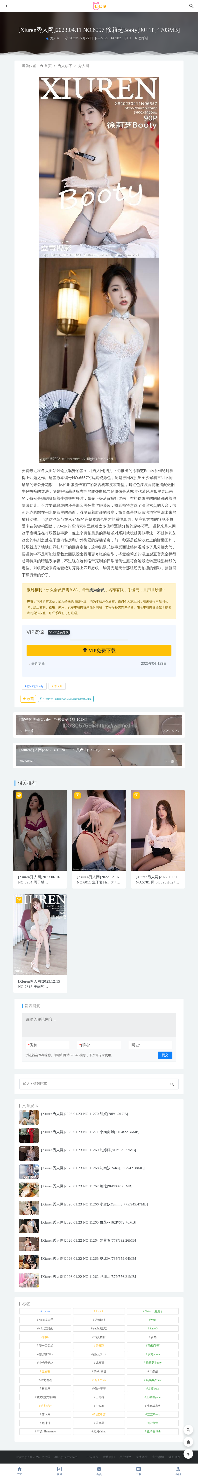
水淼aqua (153, 1388)
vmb (153, 1319)
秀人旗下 (65, 66)
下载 (138, 1474)
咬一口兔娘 (46, 1345)
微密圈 (46, 1371)
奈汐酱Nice (46, 1354)
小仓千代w (46, 1362)
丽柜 (46, 1337)
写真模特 (100, 1337)
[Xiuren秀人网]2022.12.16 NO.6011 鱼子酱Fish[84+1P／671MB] (98, 882)
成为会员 (97, 590)
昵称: (33, 1045)
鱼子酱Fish (154, 1431)
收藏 (30, 699)
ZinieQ (154, 1328)
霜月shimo (99, 1431)
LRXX (100, 1311)
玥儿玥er (46, 1406)
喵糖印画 (154, 1345)
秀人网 (54, 38)
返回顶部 (174, 1457)
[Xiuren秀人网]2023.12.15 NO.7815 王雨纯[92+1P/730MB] (39, 986)
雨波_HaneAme (46, 1431)
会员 (99, 1474)
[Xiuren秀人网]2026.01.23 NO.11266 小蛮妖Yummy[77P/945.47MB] (94, 1204)
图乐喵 (142, 38)
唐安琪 (100, 1345)
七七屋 (46, 1457)
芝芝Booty (153, 1414)
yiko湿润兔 (46, 1328)
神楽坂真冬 (154, 1406)
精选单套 (100, 1414)
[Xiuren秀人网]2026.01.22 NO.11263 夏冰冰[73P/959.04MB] (88, 1258)
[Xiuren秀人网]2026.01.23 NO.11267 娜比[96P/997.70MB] (86, 1186)
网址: (135, 1045)
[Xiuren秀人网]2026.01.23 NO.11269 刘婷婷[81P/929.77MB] (88, 1150)
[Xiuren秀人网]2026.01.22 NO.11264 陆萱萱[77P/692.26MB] (88, 1240)
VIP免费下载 (101, 650)
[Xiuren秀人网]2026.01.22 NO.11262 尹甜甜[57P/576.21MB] (88, 1277)
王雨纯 (100, 1397)
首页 (48, 66)
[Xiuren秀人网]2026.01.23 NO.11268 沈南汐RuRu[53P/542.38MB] (93, 1168)
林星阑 (46, 1388)
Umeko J (100, 1319)
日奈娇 (153, 1371)
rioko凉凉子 (46, 1319)
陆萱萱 (153, 1423)
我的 (178, 1474)
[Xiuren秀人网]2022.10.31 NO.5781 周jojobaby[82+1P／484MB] (158, 882)
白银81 (100, 1406)
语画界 (100, 1423)
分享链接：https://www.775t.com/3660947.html (67, 699)
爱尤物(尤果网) (46, 1397)
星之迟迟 (46, 1380)
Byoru (46, 1311)
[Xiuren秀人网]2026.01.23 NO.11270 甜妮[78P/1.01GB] (84, 1114)
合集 (154, 1337)
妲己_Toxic (100, 1354)
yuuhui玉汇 (100, 1328)
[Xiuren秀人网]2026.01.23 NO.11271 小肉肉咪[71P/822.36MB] (90, 1132)
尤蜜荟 (100, 1362)
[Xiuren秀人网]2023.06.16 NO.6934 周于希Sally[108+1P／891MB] (39, 882)
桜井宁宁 (100, 1388)
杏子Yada (100, 1380)
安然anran (154, 1354)
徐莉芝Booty (35, 686)
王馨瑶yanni (153, 1397)
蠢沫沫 (46, 1423)
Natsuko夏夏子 (154, 1311)
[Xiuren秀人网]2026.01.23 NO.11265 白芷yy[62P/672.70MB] (88, 1222)
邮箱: (84, 1045)
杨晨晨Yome (154, 1380)
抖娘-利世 (100, 1371)
